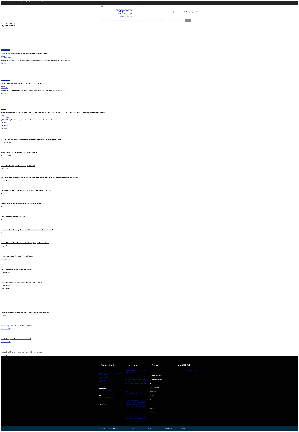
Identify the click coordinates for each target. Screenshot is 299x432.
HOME (104, 21)
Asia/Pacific (141, 21)
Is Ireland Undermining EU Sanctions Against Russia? (18, 166)
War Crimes (12, 23)
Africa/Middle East (152, 21)
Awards (41, 1)
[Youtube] (242, 3)
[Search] (192, 20)
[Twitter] (238, 3)
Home (2, 23)
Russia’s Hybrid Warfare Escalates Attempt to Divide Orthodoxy (21, 282)
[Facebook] (101, 408)
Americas (134, 21)
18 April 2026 (4, 315)
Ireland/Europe (111, 21)
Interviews (174, 21)
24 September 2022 (6, 57)
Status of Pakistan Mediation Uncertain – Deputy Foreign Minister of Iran (25, 243)
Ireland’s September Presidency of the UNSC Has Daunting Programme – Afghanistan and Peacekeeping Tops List (136, 391)
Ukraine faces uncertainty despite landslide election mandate (21, 203)
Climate (167, 21)
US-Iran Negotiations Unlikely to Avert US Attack (17, 256)
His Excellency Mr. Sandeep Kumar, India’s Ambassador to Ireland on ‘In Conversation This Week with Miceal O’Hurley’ (39, 177)
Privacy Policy (29, 1)
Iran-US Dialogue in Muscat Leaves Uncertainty (16, 269)
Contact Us (36, 1)
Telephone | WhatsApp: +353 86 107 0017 (110, 390)
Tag (6, 23)
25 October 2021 (5, 117)
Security (161, 21)
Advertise (22, 1)
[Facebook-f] (233, 3)
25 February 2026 (6, 329)
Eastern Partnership (123, 21)
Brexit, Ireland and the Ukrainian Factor (13, 217)
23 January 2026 (5, 355)
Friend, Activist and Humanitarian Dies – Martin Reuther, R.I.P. (21, 153)
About (17, 1)
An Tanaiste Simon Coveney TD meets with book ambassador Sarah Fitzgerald (27, 230)
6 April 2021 (4, 88)
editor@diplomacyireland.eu (106, 397)
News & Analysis (5, 50)
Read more (4, 63)
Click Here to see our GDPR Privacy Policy (186, 370)
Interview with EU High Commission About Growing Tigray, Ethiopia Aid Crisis (26, 190)
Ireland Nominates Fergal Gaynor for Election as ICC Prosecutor (22, 83)
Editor (3, 56)
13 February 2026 (6, 342)
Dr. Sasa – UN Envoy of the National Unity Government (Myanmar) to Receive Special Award (31, 140)
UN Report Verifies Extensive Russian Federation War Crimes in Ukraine (24, 53)
